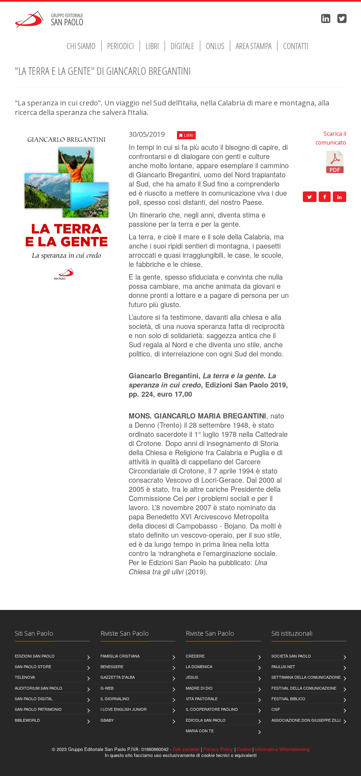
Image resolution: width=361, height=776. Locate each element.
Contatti (295, 46)
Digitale (182, 46)
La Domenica (199, 666)
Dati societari (186, 749)
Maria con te (200, 730)
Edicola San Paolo (206, 720)
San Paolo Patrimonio (38, 709)
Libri (152, 46)
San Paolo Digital (34, 698)
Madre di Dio (199, 688)
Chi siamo (81, 46)
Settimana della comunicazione (306, 677)
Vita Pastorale (202, 698)
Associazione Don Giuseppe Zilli (306, 720)
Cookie (244, 749)
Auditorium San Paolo (38, 688)
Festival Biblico (288, 698)
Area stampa (253, 46)
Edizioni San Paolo (35, 656)
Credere (195, 656)
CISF (275, 709)
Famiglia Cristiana (120, 656)
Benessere (111, 666)
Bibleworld (27, 720)
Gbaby (107, 720)
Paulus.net (283, 666)
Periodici (120, 46)
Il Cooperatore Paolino (212, 709)
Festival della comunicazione (303, 688)
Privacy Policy (218, 749)
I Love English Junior (123, 709)
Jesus (192, 677)
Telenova (25, 677)
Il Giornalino (114, 698)
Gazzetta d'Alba (117, 677)
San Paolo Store (33, 666)
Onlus (215, 46)
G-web (107, 688)
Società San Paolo (291, 656)
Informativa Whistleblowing (282, 749)
